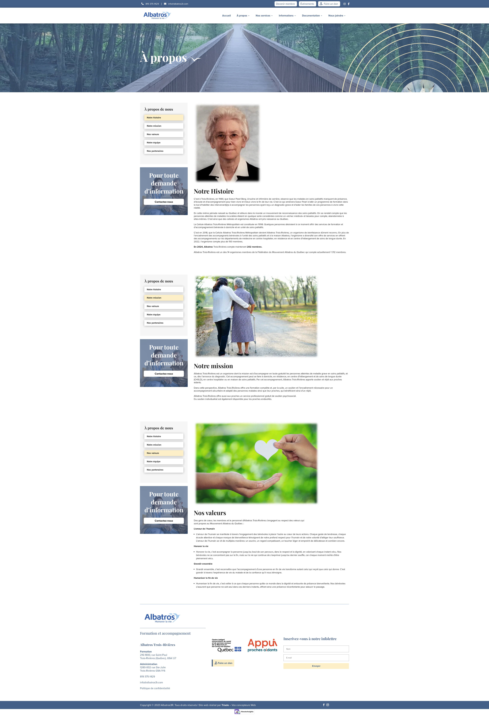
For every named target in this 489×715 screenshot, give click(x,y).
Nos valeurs (153, 134)
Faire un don (330, 3)
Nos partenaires (155, 151)
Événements (307, 3)
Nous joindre (335, 15)
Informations (286, 15)
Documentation (311, 15)
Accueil (226, 15)
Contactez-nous (164, 202)
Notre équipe (153, 142)
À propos (242, 15)
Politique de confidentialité (155, 688)
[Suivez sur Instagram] (327, 704)
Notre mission (154, 126)
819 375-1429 (152, 3)
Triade (225, 705)
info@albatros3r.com (178, 3)
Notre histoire (154, 117)
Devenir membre (285, 3)
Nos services (263, 15)
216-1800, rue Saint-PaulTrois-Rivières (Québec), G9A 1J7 (158, 656)
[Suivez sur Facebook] (323, 704)
